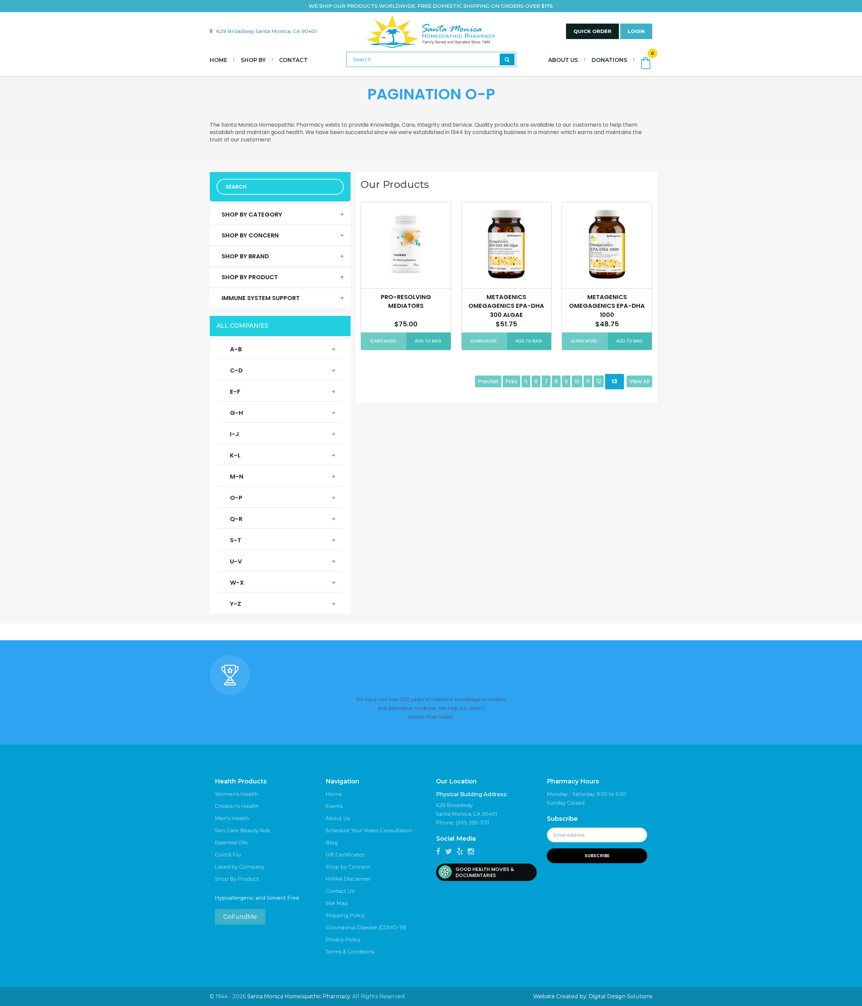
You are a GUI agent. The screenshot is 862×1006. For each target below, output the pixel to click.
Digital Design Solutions (620, 996)
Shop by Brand (245, 256)
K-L (235, 455)
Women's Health (236, 794)
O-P (236, 497)
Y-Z (235, 603)
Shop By (253, 60)
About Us (563, 60)
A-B (236, 349)
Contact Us (340, 891)
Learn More (383, 341)
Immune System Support (261, 298)
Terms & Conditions (350, 951)
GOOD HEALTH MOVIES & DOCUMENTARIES (485, 872)
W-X (237, 582)
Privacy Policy (343, 939)
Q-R (236, 519)
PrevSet (488, 381)
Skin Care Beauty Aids (242, 830)
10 (576, 381)
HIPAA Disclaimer (348, 879)
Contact (293, 60)
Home (218, 60)
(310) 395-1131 (472, 822)
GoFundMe (240, 916)
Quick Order (592, 31)
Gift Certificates (345, 854)
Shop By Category (252, 214)
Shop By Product (237, 879)
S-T (235, 540)
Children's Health (237, 806)
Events (334, 806)
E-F (235, 391)
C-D (236, 370)
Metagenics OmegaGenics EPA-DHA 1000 (607, 306)
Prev (511, 381)
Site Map (337, 903)
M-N (236, 476)
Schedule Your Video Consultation (369, 830)
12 (598, 381)
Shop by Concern (250, 235)
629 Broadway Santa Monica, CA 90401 (266, 31)
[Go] (507, 59)
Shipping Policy (345, 915)
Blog (332, 842)
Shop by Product (250, 277)
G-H (236, 413)
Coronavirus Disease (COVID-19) (366, 927)
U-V (236, 561)
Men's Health (232, 818)
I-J (234, 434)
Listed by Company (239, 867)
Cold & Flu (228, 854)
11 (588, 381)
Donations (609, 60)
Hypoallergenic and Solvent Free (257, 898)
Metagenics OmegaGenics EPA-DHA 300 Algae (506, 306)
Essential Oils (231, 842)
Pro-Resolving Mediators (406, 301)
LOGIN (636, 31)
